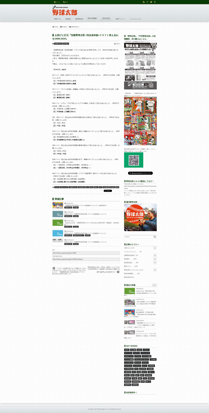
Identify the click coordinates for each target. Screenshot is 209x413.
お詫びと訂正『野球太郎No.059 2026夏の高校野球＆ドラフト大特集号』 (140, 293)
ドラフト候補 (129, 359)
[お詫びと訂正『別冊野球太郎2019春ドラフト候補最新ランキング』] (58, 236)
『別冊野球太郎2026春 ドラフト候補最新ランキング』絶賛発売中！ (85, 205)
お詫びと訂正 (64, 187)
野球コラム (127, 266)
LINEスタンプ (128, 248)
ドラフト (137, 356)
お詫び (139, 350)
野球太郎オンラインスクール (132, 270)
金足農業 (105, 187)
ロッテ (145, 366)
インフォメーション (130, 251)
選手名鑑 (151, 378)
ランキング (137, 366)
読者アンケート (120, 19)
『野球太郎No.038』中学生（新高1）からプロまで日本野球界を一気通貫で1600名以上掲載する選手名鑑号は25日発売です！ (103, 269)
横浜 (142, 375)
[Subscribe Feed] (144, 2)
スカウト (136, 353)
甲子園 (134, 378)
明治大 (127, 375)
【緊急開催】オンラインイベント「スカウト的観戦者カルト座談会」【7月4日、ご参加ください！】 (140, 325)
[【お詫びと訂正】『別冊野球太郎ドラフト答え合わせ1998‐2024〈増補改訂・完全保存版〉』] (58, 225)
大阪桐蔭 (150, 369)
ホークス (137, 362)
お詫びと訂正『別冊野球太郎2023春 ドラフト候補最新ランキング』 (85, 214)
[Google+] (147, 2)
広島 (138, 372)
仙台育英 (142, 369)
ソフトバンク (145, 353)
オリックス (128, 353)
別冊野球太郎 (58, 43)
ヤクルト (145, 362)
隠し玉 (148, 381)
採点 (91, 187)
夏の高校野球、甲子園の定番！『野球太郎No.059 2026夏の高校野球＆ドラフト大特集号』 (140, 314)
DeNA (127, 350)
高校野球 (127, 385)
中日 (136, 369)
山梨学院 (127, 372)
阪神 (117, 187)
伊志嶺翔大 (81, 187)
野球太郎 (127, 381)
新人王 (144, 372)
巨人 (87, 187)
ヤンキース (128, 366)
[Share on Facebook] (155, 2)
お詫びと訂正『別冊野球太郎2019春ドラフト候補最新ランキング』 (85, 233)
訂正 (100, 187)
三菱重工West (73, 187)
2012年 (57, 187)
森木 (132, 375)
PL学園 (133, 350)
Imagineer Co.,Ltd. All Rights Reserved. (110, 409)
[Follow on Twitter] (151, 2)
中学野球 (151, 366)
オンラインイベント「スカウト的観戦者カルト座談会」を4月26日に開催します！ (140, 336)
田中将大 (127, 378)
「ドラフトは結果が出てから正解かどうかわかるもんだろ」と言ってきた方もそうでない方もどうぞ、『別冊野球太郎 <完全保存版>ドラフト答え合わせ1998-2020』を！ (69, 271)
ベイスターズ (129, 362)
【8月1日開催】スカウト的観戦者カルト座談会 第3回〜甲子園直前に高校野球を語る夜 (140, 304)
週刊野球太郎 (128, 262)
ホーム (58, 2)
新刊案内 (66, 43)
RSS (66, 2)
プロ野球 (153, 359)
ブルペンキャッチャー (141, 359)
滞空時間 (148, 375)
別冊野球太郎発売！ (78, 235)
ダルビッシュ (129, 356)
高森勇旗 (135, 385)
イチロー (146, 350)
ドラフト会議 (146, 356)
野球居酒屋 (135, 381)
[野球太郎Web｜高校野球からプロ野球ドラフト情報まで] (64, 9)
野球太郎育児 (128, 277)
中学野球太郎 (129, 369)
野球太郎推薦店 (128, 273)
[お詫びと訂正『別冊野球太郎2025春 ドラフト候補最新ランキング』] (58, 242)
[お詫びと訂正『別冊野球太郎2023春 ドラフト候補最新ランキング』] (58, 216)
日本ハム (151, 372)
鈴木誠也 (112, 187)
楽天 (137, 375)
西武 (140, 378)
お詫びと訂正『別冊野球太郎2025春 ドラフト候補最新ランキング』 (85, 242)
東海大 (96, 187)
